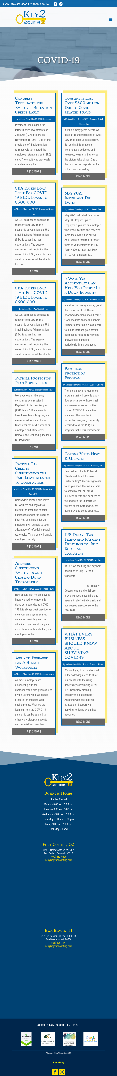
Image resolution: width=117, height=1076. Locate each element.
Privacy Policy (58, 1062)
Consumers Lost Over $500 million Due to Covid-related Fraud (81, 105)
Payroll (32, 494)
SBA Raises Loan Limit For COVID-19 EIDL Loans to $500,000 (32, 195)
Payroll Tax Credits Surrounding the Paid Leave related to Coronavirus (32, 473)
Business (47, 119)
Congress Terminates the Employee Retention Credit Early (33, 105)
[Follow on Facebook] (55, 1072)
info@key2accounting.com (58, 859)
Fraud (82, 124)
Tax (33, 214)
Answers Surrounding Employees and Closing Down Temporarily (28, 572)
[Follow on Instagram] (62, 1072)
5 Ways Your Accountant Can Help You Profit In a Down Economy (82, 285)
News (51, 209)
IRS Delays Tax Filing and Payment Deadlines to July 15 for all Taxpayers (82, 543)
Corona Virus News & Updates (82, 456)
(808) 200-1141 (41, 4)
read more (34, 171)
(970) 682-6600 (18, 4)
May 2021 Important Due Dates (78, 198)
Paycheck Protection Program (74, 373)
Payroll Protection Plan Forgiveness (33, 380)
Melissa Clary (24, 119)
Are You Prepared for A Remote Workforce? (31, 662)
